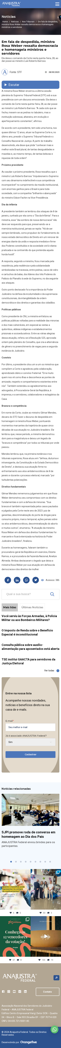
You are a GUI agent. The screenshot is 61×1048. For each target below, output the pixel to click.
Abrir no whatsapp (54, 1029)
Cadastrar (30, 754)
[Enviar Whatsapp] (26, 580)
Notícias (15, 22)
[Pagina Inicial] (11, 4)
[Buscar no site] (56, 978)
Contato (47, 991)
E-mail (10, 721)
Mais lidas (9, 607)
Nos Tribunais (28, 22)
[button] (57, 4)
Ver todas (49, 670)
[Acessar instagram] (8, 991)
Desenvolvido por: (11, 1042)
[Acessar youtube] (14, 991)
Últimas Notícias (32, 607)
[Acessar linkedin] (25, 991)
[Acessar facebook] (3, 991)
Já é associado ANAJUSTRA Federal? (26, 735)
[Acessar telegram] (19, 991)
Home (5, 22)
